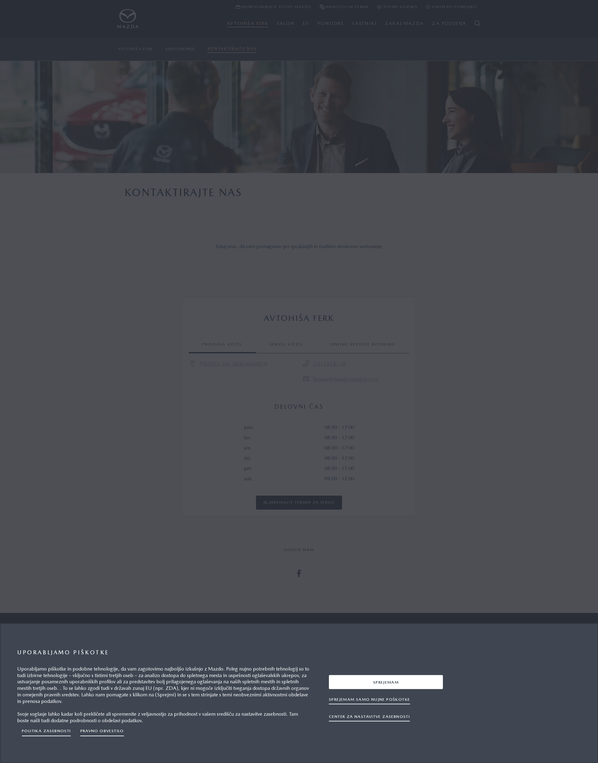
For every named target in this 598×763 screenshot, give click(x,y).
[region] (299, 693)
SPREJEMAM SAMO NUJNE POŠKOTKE (369, 699)
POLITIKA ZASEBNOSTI (46, 730)
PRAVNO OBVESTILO (102, 730)
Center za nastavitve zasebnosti (369, 716)
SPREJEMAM (386, 682)
